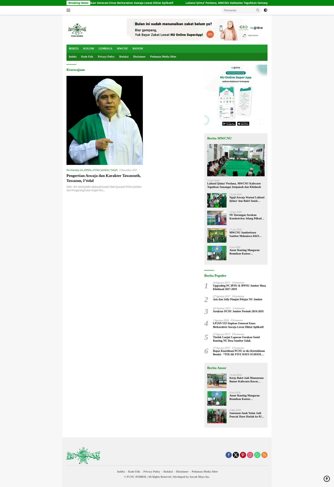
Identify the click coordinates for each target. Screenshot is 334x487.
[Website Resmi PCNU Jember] (77, 29)
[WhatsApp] (257, 455)
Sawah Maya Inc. (200, 476)
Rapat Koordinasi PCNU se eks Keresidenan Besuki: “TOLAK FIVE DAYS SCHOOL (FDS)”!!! (239, 353)
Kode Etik (87, 56)
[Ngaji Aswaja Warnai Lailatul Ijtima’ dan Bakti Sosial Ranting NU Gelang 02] (217, 200)
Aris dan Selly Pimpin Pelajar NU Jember (237, 299)
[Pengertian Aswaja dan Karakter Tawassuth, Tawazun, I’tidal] (104, 120)
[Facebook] (229, 455)
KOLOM (88, 48)
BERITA (74, 48)
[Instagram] (250, 455)
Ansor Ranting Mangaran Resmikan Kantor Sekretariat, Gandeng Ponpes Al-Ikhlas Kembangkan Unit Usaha (246, 252)
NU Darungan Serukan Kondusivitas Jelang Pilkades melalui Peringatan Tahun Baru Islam (246, 217)
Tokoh (114, 170)
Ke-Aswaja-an (74, 170)
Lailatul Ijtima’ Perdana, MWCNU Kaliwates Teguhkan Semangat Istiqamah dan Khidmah (228, 3)
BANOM (138, 48)
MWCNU (122, 48)
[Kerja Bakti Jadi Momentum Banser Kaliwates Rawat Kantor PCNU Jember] (217, 381)
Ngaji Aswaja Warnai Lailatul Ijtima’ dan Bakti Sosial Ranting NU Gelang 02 (246, 199)
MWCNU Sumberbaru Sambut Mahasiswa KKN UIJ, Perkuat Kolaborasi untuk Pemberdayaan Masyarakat (244, 234)
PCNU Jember (101, 170)
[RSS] (264, 455)
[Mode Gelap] (266, 10)
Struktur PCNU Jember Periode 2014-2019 (238, 311)
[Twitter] (236, 455)
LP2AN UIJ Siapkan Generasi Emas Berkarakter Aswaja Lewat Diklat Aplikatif (105, 3)
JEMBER (140, 476)
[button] (258, 10)
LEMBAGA (105, 48)
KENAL (88, 170)
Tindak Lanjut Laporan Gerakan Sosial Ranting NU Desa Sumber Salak (236, 339)
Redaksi (124, 56)
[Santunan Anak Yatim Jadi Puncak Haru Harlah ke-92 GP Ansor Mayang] (217, 416)
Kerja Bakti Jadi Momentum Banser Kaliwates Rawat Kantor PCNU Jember (246, 380)
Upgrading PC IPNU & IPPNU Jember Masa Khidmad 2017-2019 (239, 287)
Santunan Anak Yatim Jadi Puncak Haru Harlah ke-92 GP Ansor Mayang (245, 415)
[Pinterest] (243, 455)
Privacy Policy (106, 56)
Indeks (73, 56)
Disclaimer (139, 56)
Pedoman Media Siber (163, 56)
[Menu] (69, 10)
